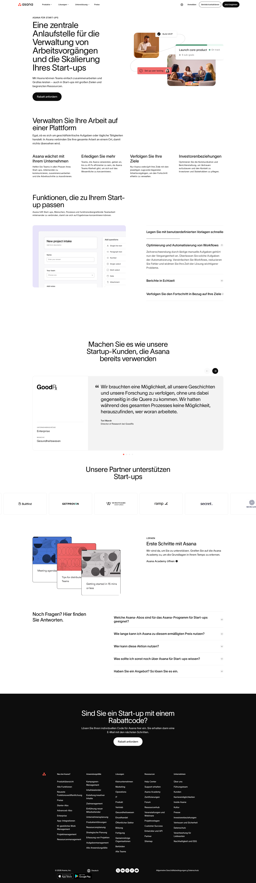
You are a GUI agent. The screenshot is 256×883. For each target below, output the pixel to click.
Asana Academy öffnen (160, 561)
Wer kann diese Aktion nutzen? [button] (136, 646)
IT (116, 797)
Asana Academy (152, 792)
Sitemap (149, 841)
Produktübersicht (65, 781)
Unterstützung (81, 4)
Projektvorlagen (152, 820)
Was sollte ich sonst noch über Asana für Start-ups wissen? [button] (157, 659)
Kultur (176, 807)
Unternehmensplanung (97, 817)
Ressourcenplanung (96, 827)
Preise (97, 4)
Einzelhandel (121, 817)
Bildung (119, 828)
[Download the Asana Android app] (83, 876)
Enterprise (62, 815)
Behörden (120, 846)
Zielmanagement (94, 803)
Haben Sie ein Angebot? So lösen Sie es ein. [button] (146, 671)
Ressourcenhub (152, 807)
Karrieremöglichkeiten (184, 797)
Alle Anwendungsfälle (96, 848)
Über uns (178, 781)
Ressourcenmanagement (69, 839)
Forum (148, 802)
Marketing (120, 787)
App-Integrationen (66, 820)
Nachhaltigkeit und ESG (185, 841)
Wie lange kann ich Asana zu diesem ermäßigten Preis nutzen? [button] (159, 633)
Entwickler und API (154, 831)
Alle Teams (120, 851)
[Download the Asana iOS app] (65, 876)
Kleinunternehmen (124, 781)
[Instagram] (127, 870)
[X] (118, 870)
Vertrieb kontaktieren (210, 4)
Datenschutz (180, 828)
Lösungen (62, 4)
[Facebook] (132, 870)
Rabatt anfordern (47, 96)
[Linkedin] (123, 870)
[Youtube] (137, 870)
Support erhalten (153, 787)
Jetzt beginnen (231, 4)
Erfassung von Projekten (97, 837)
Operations (120, 792)
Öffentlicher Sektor (124, 822)
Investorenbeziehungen (185, 817)
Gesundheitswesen (124, 812)
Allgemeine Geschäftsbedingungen (171, 870)
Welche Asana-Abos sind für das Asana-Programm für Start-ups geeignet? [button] (161, 619)
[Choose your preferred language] (182, 4)
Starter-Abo (62, 805)
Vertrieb (119, 807)
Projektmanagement (66, 834)
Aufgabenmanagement (97, 842)
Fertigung (120, 833)
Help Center (150, 781)
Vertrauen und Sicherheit (186, 822)
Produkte (46, 4)
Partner (148, 836)
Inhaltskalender (93, 790)
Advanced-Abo (64, 810)
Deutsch (95, 870)
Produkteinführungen (96, 822)
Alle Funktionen (64, 787)
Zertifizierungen (152, 797)
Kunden (177, 792)
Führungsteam (181, 787)
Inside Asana (180, 802)
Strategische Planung (96, 832)
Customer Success (154, 826)
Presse (177, 812)
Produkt (119, 802)
